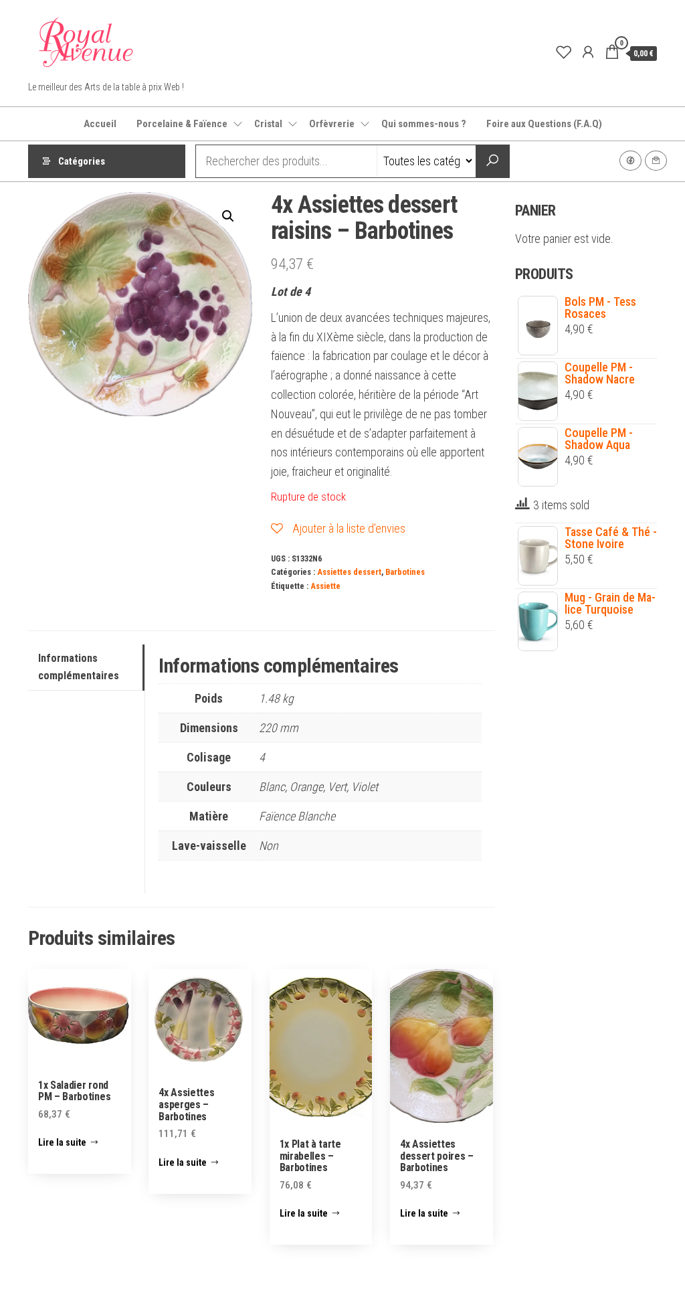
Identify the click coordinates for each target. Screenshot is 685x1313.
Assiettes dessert (349, 572)
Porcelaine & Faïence (181, 124)
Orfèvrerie (332, 124)
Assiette (325, 586)
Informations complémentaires (78, 667)
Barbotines (405, 572)
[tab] (86, 667)
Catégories (81, 161)
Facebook (630, 161)
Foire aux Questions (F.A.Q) (544, 124)
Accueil (100, 124)
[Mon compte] (588, 52)
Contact (656, 161)
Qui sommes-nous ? (423, 124)
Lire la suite (62, 1142)
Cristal (268, 124)
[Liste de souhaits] (564, 52)
